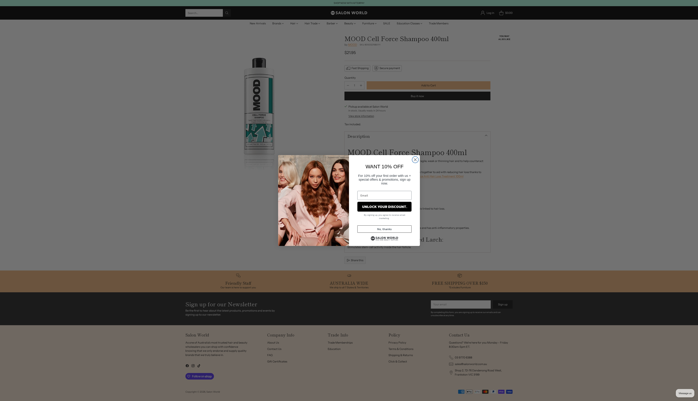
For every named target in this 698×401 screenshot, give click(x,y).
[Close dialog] (415, 160)
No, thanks (384, 229)
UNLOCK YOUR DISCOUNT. (384, 206)
